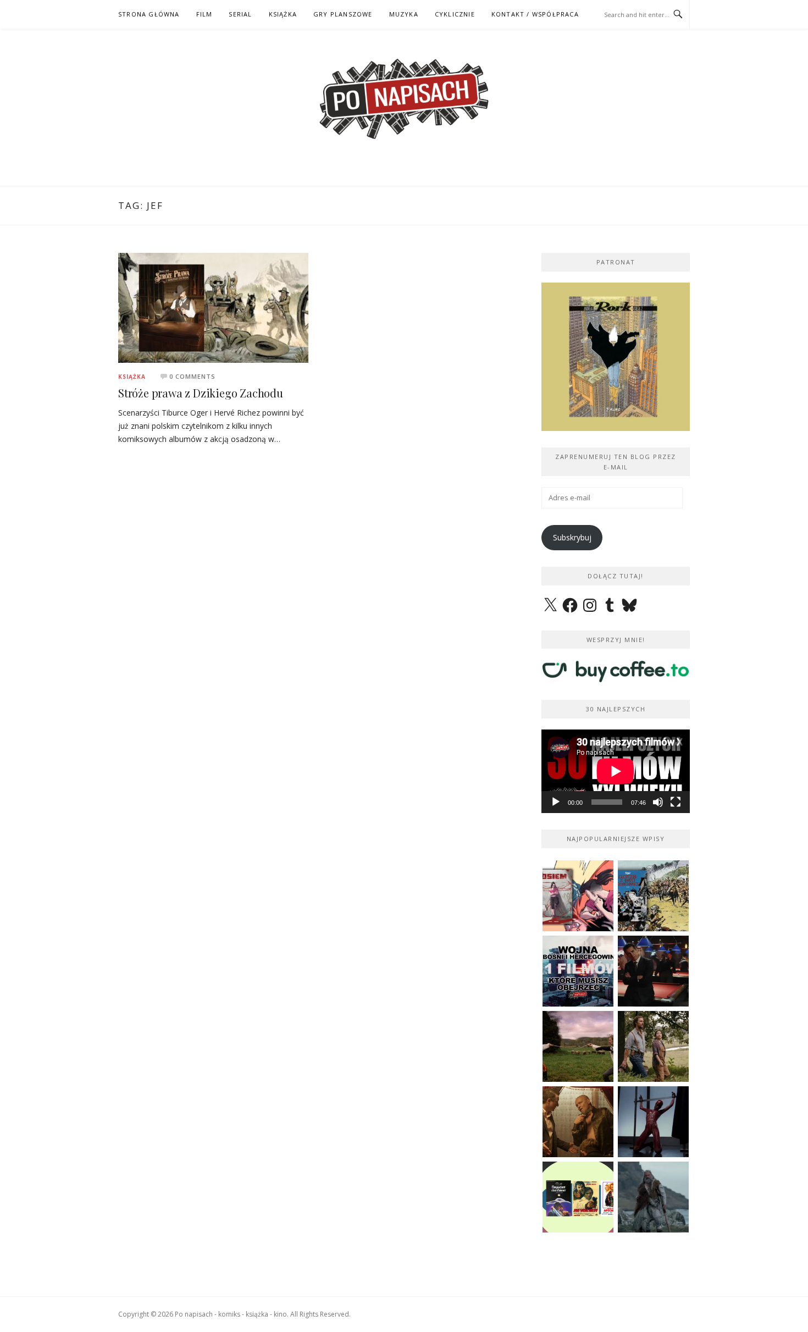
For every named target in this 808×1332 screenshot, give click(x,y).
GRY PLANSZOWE (343, 14)
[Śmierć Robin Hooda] (653, 1197)
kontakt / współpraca (535, 14)
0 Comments (192, 376)
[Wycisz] (657, 802)
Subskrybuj (572, 537)
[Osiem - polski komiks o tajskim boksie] (578, 895)
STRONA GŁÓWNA (149, 14)
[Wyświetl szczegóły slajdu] (615, 357)
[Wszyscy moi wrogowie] (653, 1046)
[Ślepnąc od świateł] (578, 1121)
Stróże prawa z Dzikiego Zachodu (200, 392)
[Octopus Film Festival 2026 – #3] (578, 1197)
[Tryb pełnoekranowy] (675, 802)
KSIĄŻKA (283, 14)
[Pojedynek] (578, 1046)
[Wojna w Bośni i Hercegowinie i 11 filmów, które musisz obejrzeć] (578, 971)
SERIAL (240, 14)
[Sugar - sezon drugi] (653, 971)
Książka (132, 376)
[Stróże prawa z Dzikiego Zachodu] (213, 307)
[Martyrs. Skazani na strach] (653, 1121)
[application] (615, 771)
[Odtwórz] (555, 802)
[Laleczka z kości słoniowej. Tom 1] (653, 895)
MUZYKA (403, 14)
